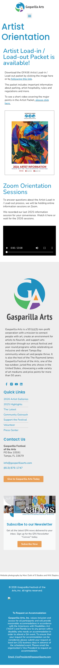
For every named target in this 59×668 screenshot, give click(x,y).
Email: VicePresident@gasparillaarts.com (29, 656)
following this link (21, 79)
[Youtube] (16, 384)
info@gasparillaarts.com (18, 463)
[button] (29, 15)
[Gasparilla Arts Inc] (29, 602)
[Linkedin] (21, 384)
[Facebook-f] (6, 384)
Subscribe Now (29, 544)
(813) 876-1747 (13, 468)
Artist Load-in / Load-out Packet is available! (29, 57)
